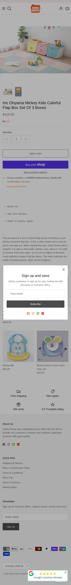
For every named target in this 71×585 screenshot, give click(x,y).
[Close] (63, 269)
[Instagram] (33, 313)
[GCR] (31, 573)
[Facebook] (28, 313)
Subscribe (35, 304)
